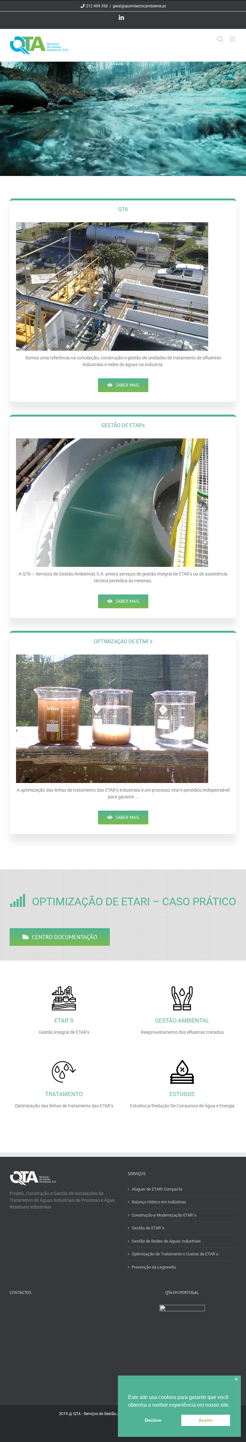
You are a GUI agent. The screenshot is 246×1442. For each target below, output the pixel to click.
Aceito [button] (206, 1420)
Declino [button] (153, 1420)
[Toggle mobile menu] (233, 39)
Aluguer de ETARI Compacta (157, 1189)
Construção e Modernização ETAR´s (164, 1215)
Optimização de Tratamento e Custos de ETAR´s (175, 1254)
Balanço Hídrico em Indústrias (159, 1202)
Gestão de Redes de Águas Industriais (166, 1241)
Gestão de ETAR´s (148, 1228)
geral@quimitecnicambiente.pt (139, 6)
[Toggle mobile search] (220, 39)
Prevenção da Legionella (154, 1267)
